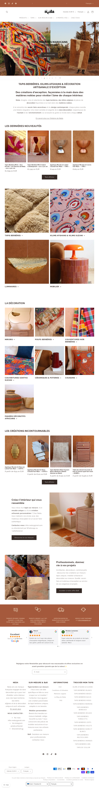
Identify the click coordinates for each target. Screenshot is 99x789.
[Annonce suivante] (67, 3)
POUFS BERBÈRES (43, 339)
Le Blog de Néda (60, 697)
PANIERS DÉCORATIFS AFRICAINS (15, 417)
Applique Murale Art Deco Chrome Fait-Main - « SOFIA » (37, 470)
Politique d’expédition (49, 779)
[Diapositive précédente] (38, 78)
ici (22, 729)
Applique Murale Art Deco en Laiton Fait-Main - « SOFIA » (15, 468)
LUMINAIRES (11, 286)
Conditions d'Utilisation (60, 690)
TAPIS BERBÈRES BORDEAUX (83, 708)
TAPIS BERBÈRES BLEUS (82, 697)
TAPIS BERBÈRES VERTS (82, 722)
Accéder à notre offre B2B (69, 591)
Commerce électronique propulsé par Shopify (32, 778)
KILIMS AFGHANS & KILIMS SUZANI (66, 235)
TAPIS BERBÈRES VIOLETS (82, 725)
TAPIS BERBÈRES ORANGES (82, 741)
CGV (60, 687)
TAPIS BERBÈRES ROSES (82, 700)
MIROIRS (9, 339)
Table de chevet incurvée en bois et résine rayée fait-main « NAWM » (83, 471)
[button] (7, 12)
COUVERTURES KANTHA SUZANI (16, 379)
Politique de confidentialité (72, 777)
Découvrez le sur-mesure (24, 538)
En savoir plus (15, 709)
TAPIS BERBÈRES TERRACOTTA (83, 718)
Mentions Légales (60, 693)
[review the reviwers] (56, 632)
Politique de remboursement (55, 777)
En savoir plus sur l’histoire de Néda (49, 118)
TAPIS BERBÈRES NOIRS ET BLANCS (82, 730)
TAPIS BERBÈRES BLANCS (83, 690)
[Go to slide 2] (59, 646)
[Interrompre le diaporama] (60, 78)
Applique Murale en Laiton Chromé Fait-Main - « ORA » (59, 165)
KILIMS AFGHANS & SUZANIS (83, 687)
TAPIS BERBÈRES (13, 235)
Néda (18, 778)
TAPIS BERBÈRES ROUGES (83, 713)
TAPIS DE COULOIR (83, 747)
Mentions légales (89, 779)
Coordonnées (60, 779)
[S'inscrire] (65, 672)
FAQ (60, 700)
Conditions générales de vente (74, 779)
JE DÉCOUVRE (63, 65)
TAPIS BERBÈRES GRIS (82, 744)
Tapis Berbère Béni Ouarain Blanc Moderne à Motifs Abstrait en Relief (59, 471)
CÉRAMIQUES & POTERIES (47, 378)
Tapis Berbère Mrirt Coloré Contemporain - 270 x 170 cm (37, 165)
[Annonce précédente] (32, 3)
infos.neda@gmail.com (84, 620)
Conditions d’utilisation (88, 777)
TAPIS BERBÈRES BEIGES (82, 693)
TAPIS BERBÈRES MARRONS (82, 704)
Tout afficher (49, 177)
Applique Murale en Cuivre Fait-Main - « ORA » (82, 165)
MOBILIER (54, 286)
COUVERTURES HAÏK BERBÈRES (74, 340)
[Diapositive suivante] (56, 78)
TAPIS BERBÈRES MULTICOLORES (83, 736)
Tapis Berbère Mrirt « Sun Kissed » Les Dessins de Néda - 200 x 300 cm (15, 166)
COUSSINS (70, 378)
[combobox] (37, 784)
